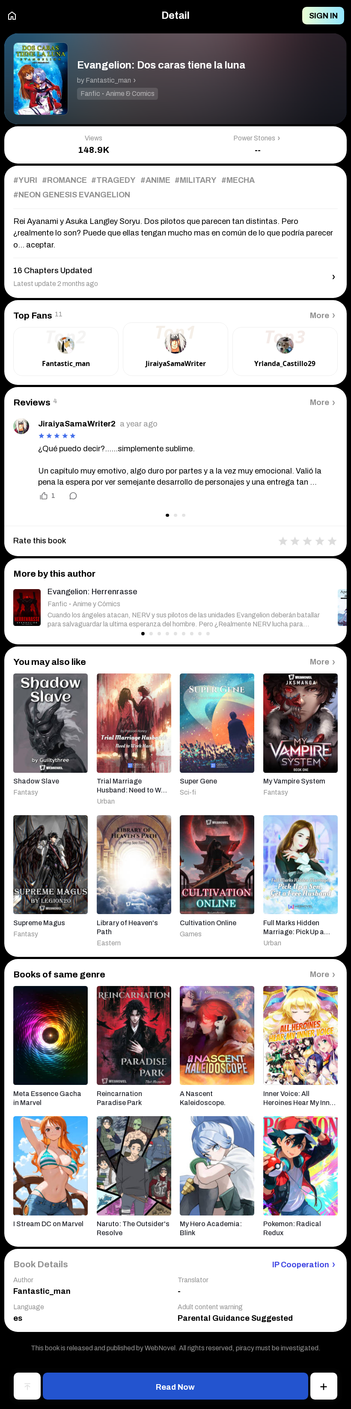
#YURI (25, 180)
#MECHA (238, 180)
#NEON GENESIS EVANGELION (71, 195)
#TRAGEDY (113, 180)
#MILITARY (196, 180)
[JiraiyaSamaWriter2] (21, 426)
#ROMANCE (64, 180)
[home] (12, 15)
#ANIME (155, 180)
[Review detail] (68, 495)
